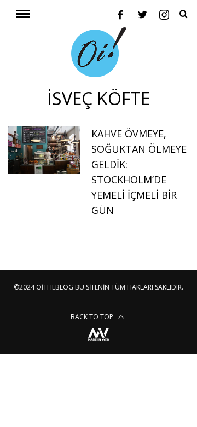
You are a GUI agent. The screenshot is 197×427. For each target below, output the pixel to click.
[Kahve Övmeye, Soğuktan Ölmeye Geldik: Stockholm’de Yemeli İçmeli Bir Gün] (44, 150)
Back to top (93, 316)
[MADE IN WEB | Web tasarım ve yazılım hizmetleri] (98, 342)
